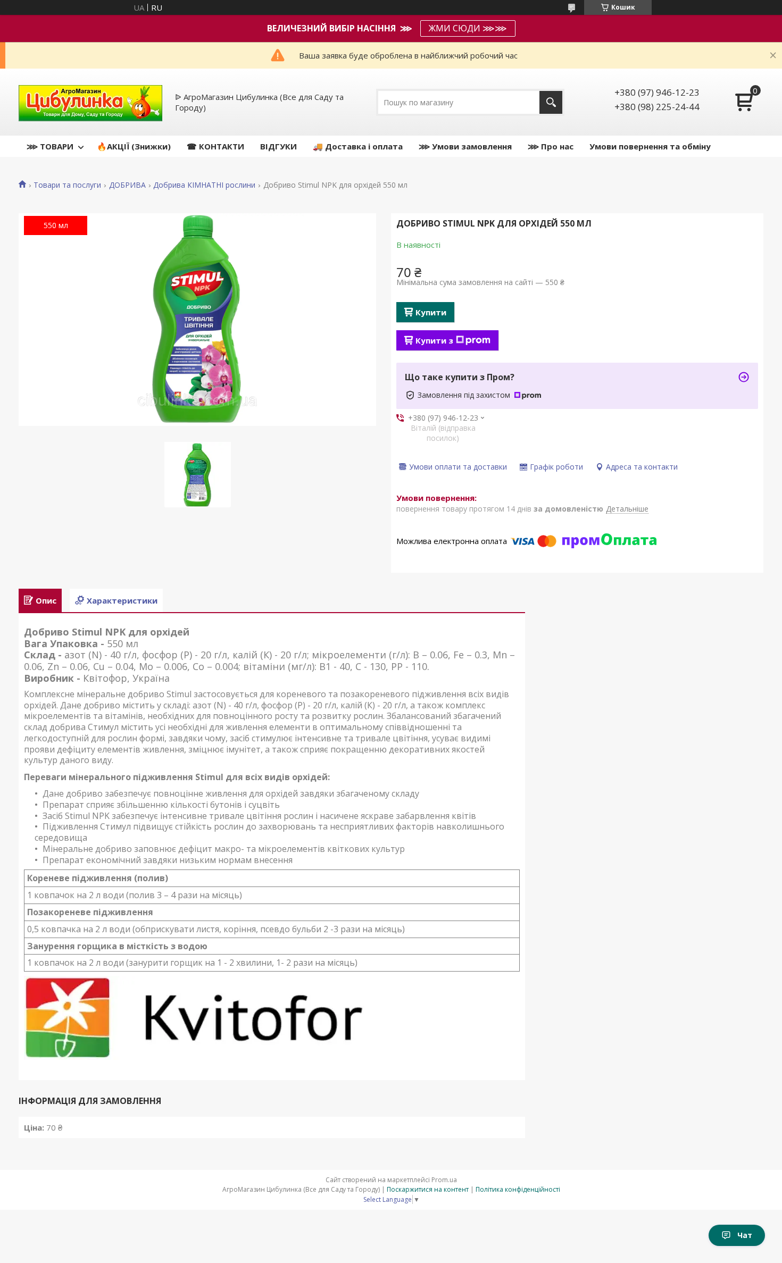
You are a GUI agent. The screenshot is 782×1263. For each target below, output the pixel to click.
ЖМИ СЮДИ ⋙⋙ (468, 28)
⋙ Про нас (550, 146)
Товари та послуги (67, 185)
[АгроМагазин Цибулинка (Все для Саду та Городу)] (90, 102)
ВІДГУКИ (278, 146)
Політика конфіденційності (518, 1189)
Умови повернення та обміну (650, 146)
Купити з (434, 340)
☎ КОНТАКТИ (215, 146)
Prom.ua (444, 1179)
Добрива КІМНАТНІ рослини (204, 185)
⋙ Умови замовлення (465, 146)
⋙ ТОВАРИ (50, 146)
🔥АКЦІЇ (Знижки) (134, 146)
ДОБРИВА (127, 185)
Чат (744, 1235)
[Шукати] (550, 102)
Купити (430, 312)
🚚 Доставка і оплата (358, 146)
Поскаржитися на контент (428, 1189)
